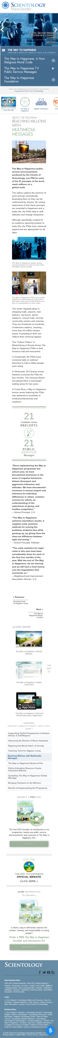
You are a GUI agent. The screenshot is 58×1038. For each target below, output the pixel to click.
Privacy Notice (8, 1035)
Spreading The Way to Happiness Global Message (27, 777)
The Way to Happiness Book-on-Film (25, 763)
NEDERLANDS (11, 988)
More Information (10, 1004)
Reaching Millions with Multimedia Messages (24, 757)
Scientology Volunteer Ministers (23, 1019)
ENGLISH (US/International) (15, 983)
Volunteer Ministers (20, 1002)
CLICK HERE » (29, 881)
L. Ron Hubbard (10, 1000)
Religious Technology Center (24, 1016)
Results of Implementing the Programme (27, 788)
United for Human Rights (39, 1025)
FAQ (30, 1002)
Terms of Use (32, 1035)
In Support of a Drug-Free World (16, 1025)
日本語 (32, 986)
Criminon (23, 1023)
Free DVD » (29, 843)
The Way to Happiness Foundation (19, 80)
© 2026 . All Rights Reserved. (27, 1033)
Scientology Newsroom (37, 1014)
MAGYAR (30, 988)
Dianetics (21, 1012)
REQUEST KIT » (29, 947)
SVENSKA (47, 988)
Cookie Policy (20, 1035)
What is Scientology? (20, 1014)
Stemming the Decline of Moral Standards (28, 741)
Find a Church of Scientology (37, 1004)
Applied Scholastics (41, 109)
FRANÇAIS (16, 986)
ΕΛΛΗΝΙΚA (48, 990)
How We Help (8, 110)
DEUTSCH (23, 988)
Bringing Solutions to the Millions (24, 783)
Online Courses (46, 1002)
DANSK (7, 986)
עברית (25, 985)
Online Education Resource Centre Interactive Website (24, 769)
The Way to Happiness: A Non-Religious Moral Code (24, 60)
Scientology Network (34, 1012)
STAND (46, 1021)
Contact (22, 1004)
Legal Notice (43, 1035)
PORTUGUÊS (19, 992)
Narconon (31, 1023)
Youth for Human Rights (13, 1027)
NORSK (39, 988)
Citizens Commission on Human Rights (38, 1027)
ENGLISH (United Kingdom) (37, 983)
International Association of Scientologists (25, 1020)
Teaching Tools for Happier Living (24, 751)
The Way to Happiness (25, 109)
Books (36, 1002)
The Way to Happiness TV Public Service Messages (21, 70)
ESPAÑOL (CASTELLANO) (31, 990)
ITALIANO (8, 992)
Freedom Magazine (34, 1021)
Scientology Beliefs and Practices (30, 1000)
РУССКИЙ (40, 986)
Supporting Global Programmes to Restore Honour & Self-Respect (28, 734)
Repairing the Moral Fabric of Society (26, 746)
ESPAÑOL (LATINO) (12, 990)
